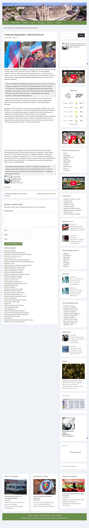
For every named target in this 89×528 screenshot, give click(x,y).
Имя (5, 230)
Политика (66, 164)
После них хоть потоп (10, 258)
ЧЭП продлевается (9, 309)
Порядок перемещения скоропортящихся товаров (18, 320)
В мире (33, 22)
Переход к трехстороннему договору (14, 252)
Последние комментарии (69, 466)
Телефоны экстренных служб (71, 199)
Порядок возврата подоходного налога (15, 296)
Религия (53, 515)
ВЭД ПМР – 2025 (68, 324)
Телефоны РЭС (67, 201)
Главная (6, 22)
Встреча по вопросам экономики (13, 272)
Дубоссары (66, 259)
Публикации (41, 22)
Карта (48, 515)
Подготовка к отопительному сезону (14, 292)
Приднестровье (15, 22)
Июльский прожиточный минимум (13, 305)
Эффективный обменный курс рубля (14, 267)
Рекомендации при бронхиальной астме (15, 283)
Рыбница (66, 266)
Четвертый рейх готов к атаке (46, 193)
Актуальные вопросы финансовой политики (16, 312)
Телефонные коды (68, 204)
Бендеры (66, 253)
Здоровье (50, 22)
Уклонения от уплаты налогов (12, 256)
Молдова (25, 22)
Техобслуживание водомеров (71, 313)
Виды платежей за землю (70, 321)
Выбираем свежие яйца (11, 285)
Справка (35, 515)
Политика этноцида (9, 250)
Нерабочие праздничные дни (71, 208)
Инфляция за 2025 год (69, 323)
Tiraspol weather (73, 124)
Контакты (59, 515)
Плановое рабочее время (70, 309)
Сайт (5, 239)
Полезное (58, 22)
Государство (66, 155)
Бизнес (65, 153)
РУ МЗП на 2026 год (69, 306)
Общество (66, 162)
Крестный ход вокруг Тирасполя (13, 294)
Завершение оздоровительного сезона (15, 300)
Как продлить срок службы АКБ (13, 281)
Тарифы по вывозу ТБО (70, 315)
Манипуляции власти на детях (13, 290)
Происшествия (67, 166)
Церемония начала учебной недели (14, 321)
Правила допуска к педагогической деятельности (18, 265)
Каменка (65, 261)
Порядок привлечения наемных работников (16, 259)
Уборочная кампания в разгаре (13, 276)
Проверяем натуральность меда (13, 289)
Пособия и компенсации (70, 319)
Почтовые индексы (68, 206)
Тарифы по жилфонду (69, 311)
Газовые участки (68, 202)
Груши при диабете (9, 287)
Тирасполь (66, 264)
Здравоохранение (68, 157)
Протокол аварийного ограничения (14, 269)
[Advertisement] (30, 137)
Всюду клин (7, 303)
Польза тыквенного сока (11, 279)
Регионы (65, 168)
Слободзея (66, 262)
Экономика (66, 170)
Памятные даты (67, 212)
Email (5, 234)
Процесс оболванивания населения (14, 310)
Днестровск (66, 257)
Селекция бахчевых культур (12, 316)
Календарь (42, 515)
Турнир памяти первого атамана (13, 270)
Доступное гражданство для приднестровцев (17, 274)
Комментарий (8, 210)
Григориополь (67, 255)
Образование (67, 161)
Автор (15, 37)
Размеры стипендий (69, 317)
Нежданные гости (9, 263)
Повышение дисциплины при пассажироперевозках (19, 261)
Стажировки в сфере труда (12, 301)
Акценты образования (10, 298)
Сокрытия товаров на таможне (13, 278)
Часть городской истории (11, 307)
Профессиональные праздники (72, 210)
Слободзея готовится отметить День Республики (18, 254)
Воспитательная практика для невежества (16, 314)
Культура (65, 159)
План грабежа (8, 318)
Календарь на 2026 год (70, 308)
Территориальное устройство (71, 214)
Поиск (81, 35)
